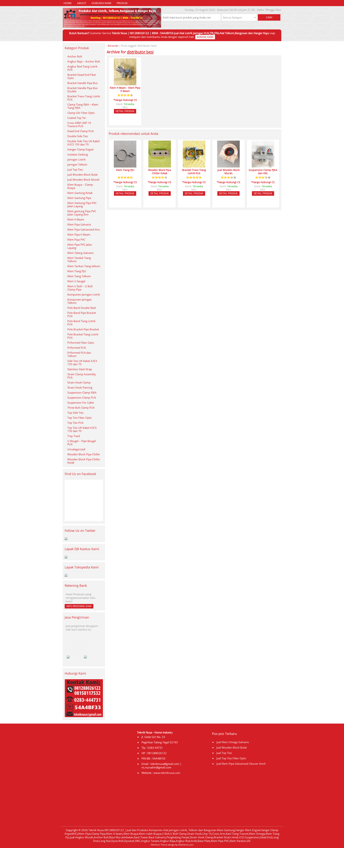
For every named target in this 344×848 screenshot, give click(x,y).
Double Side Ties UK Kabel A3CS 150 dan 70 (83, 142)
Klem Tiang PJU (76, 271)
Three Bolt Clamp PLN (80, 407)
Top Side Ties (75, 412)
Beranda (113, 45)
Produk (122, 3)
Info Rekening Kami (79, 606)
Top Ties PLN (75, 422)
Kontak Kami (205, 37)
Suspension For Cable (80, 402)
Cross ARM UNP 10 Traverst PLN (79, 124)
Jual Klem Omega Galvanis (232, 742)
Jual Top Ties (75, 169)
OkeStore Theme (159, 844)
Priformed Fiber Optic (80, 342)
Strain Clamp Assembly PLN (81, 375)
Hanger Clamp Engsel (80, 149)
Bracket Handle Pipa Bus (82, 83)
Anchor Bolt (74, 56)
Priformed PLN (76, 347)
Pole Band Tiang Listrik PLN (81, 322)
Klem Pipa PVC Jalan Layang (79, 246)
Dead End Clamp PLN (80, 131)
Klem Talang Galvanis (80, 253)
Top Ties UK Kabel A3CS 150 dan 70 (82, 429)
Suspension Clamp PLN (81, 397)
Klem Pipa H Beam (78, 234)
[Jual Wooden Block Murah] (228, 166)
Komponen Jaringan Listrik (83, 294)
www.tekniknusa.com (167, 773)
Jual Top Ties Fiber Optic (231, 758)
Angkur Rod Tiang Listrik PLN (82, 68)
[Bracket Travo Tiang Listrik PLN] (194, 166)
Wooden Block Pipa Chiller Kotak (83, 460)
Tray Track (73, 436)
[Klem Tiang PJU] (125, 166)
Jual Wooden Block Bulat (82, 174)
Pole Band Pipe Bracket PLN (81, 314)
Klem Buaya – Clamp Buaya (80, 186)
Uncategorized (76, 449)
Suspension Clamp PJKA (82, 392)
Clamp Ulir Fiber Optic (81, 113)
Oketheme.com (185, 844)
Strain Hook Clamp (78, 382)
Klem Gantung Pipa (79, 198)
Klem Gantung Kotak (80, 193)
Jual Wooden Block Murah (83, 179)
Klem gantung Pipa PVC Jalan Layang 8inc (81, 212)
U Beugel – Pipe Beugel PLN (81, 442)
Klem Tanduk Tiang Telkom (79, 259)
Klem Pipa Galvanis (79, 224)
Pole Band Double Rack (81, 308)
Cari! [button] (269, 17)
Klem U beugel (76, 281)
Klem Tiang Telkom (79, 276)
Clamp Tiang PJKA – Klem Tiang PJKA (82, 106)
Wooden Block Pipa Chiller (83, 454)
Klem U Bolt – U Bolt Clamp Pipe (80, 287)
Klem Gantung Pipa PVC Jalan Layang (82, 204)
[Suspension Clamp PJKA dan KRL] (263, 166)
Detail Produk (125, 111)
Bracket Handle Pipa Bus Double (82, 89)
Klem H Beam (75, 219)
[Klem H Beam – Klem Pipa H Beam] (125, 83)
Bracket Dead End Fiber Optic (81, 76)
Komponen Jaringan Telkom (79, 301)
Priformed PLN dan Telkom (79, 354)
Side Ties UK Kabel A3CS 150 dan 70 (82, 362)
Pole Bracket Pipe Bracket (83, 329)
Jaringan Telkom (77, 164)
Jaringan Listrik (76, 159)
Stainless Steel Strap (79, 369)
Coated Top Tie (76, 118)
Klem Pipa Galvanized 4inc (83, 229)
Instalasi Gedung (77, 154)
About (81, 3)
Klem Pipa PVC (76, 239)
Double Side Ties (77, 136)
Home (68, 3)
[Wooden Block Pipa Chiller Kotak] (159, 166)
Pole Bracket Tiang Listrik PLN (82, 336)
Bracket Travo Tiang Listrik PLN (83, 97)
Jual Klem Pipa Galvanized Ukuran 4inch (241, 763)
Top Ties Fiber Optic (79, 417)
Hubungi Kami (101, 3)
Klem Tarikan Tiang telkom (83, 266)
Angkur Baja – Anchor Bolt (83, 61)
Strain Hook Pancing (79, 387)
